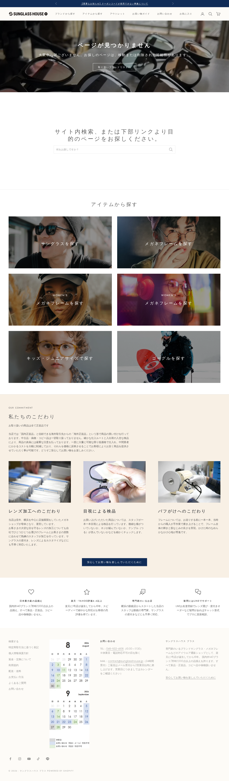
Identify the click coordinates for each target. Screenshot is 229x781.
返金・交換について (20, 659)
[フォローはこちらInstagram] (19, 759)
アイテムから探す (92, 14)
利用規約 (14, 665)
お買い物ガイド (141, 14)
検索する (14, 641)
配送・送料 (15, 671)
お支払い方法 (16, 677)
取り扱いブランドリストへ (114, 67)
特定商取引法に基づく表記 (24, 647)
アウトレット (117, 14)
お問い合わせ (164, 14)
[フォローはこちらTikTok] (38, 759)
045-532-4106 (115, 649)
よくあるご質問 (17, 683)
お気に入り (186, 14)
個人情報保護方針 (19, 653)
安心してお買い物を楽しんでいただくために (114, 562)
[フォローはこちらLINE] (47, 759)
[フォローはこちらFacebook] (10, 759)
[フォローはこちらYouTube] (29, 759)
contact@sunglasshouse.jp (125, 661)
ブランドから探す (65, 14)
